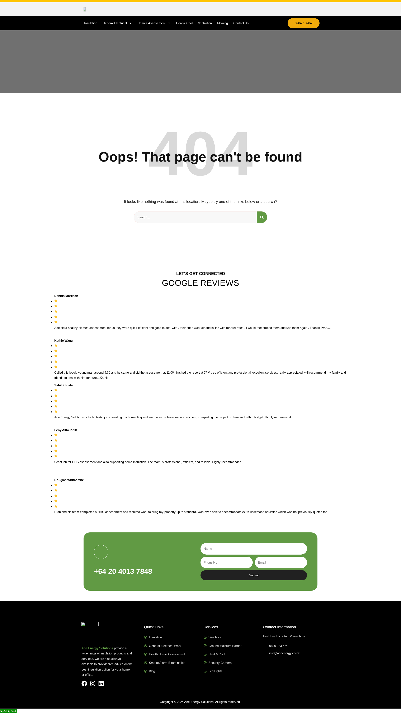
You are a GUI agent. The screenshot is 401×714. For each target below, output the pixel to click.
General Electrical (115, 23)
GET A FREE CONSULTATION (113, 563)
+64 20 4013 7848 (123, 571)
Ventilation (205, 23)
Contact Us (241, 23)
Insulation (90, 23)
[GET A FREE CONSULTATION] (101, 552)
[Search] (262, 217)
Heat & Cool (184, 23)
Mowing (222, 23)
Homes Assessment (151, 23)
